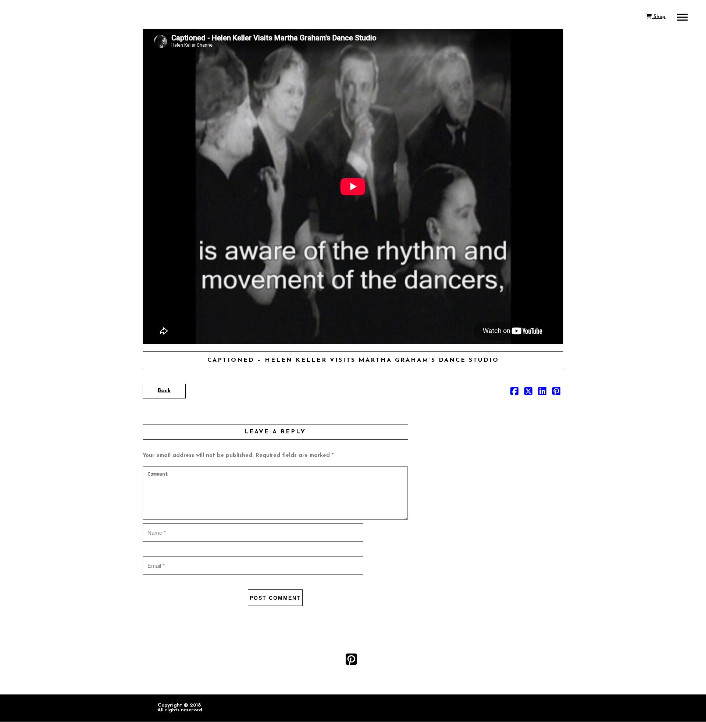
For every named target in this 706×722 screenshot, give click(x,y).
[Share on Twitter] (528, 393)
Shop (659, 16)
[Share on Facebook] (514, 393)
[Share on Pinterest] (556, 393)
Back (164, 391)
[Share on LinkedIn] (542, 393)
